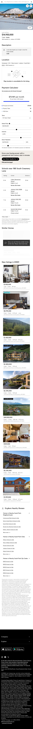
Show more (6, 532)
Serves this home (15, 185)
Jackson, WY (14, 39)
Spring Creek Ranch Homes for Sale (11, 521)
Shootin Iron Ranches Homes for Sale (12, 526)
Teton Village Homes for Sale (10, 542)
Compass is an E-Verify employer (9, 663)
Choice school (14, 213)
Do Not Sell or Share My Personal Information (12, 660)
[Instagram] (2, 657)
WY (9, 63)
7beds (3, 37)
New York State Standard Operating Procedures (15, 712)
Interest (4, 131)
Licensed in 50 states (7, 723)
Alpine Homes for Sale (8, 551)
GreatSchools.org (25, 219)
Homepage (4, 63)
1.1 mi (26, 190)
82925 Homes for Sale (8, 564)
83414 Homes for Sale (8, 573)
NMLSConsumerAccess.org (7, 721)
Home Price (5, 123)
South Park (26, 63)
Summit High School (16, 209)
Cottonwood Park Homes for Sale (11, 518)
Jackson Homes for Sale (9, 548)
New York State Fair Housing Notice (13, 711)
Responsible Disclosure (22, 662)
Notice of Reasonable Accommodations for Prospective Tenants (14, 713)
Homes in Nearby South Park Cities (14, 537)
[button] (2, 2)
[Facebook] (5, 657)
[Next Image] (28, 273)
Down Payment (6, 140)
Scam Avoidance (13, 662)
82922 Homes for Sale (8, 567)
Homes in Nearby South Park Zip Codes (15, 558)
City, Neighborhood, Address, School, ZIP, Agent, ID (16, 1)
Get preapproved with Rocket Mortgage (12, 91)
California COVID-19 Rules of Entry (15, 665)
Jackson (21, 63)
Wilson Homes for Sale (8, 539)
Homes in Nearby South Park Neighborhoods (12, 514)
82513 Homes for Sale (8, 570)
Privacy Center (4, 662)
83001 (18, 39)
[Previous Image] (5, 273)
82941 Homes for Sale (8, 561)
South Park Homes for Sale (9, 524)
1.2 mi (26, 180)
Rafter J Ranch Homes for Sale (10, 529)
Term (3, 115)
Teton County (14, 63)
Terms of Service (27, 660)
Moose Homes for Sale (8, 545)
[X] (8, 657)
